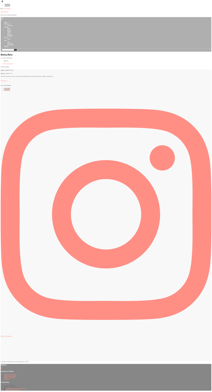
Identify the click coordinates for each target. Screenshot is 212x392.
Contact (6, 46)
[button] (1, 19)
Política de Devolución (10, 376)
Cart (8, 41)
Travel (5, 37)
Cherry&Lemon (4, 11)
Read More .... (4, 80)
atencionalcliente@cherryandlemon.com (15, 388)
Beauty (9, 29)
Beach (9, 38)
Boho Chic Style (8, 63)
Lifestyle (6, 26)
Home (5, 22)
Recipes (9, 34)
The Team (10, 25)
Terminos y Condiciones (10, 374)
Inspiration (10, 35)
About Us (6, 23)
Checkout (9, 43)
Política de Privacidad (9, 377)
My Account (10, 44)
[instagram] (2, 368)
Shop (5, 40)
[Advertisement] (50, 349)
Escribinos (6, 379)
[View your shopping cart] (2, 1)
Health (9, 31)
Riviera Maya (6, 54)
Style (8, 28)
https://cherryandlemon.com (12, 390)
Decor (9, 32)
